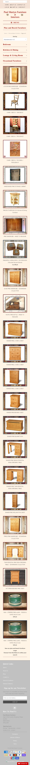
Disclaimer (15, 734)
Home (7, 4)
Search (5, 667)
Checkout (21, 7)
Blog (4, 674)
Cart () (14, 7)
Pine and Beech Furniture (15, 27)
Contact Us (21, 4)
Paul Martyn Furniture (17, 748)
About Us (13, 4)
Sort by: (15, 36)
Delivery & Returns (8, 683)
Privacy (15, 740)
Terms (15, 744)
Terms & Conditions (8, 680)
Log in (7, 7)
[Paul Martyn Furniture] (15, 15)
